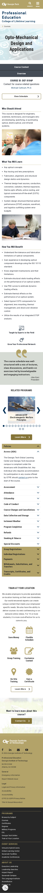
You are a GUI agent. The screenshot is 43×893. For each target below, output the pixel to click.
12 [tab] (36, 426)
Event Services (9, 844)
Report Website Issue (10, 779)
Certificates (6, 823)
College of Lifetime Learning (18, 21)
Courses (7, 26)
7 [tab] (21, 426)
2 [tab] (7, 426)
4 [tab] (12, 426)
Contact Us (20, 721)
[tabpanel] (21, 410)
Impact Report (7, 872)
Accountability (7, 795)
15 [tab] (23, 429)
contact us (23, 477)
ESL (3, 832)
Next (38, 410)
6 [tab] (18, 426)
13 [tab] (39, 426)
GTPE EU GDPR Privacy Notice (13, 798)
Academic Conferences (10, 857)
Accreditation (7, 881)
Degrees (5, 826)
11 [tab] (33, 426)
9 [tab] (27, 426)
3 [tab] (10, 426)
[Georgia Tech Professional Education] (15, 742)
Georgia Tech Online (9, 835)
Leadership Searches (10, 869)
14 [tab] (20, 429)
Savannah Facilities (9, 854)
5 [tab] (15, 426)
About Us (7, 862)
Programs (7, 813)
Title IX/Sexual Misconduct (12, 802)
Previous (4, 410)
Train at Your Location (10, 838)
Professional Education (14, 15)
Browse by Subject (9, 817)
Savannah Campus (9, 875)
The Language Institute (11, 879)
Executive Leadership (10, 866)
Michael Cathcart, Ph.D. (21, 88)
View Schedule (21, 96)
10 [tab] (30, 426)
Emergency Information (11, 775)
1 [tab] (4, 426)
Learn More (20, 437)
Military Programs (9, 829)
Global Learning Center (11, 851)
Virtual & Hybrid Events (11, 848)
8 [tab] (24, 426)
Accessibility (6, 791)
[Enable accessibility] (5, 888)
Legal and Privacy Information (13, 787)
